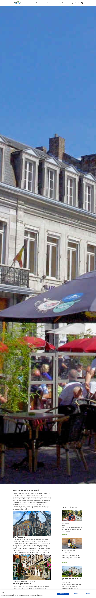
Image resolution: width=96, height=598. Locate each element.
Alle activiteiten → (33, 21)
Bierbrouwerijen (56, 13)
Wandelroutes (56, 5)
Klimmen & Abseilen (34, 16)
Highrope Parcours (33, 14)
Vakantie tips (48, 15)
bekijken (64, 534)
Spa (66, 14)
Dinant (67, 16)
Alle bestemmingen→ (70, 22)
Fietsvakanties (49, 8)
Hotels (38, 8)
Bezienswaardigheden (58, 3)
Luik (66, 12)
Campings (39, 5)
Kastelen (54, 10)
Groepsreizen (79, 8)
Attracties (54, 8)
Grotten (54, 15)
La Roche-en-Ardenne (69, 8)
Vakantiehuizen (40, 10)
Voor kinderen (56, 17)
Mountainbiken (32, 12)
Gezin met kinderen (50, 13)
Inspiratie (47, 3)
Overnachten (39, 3)
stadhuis (32, 499)
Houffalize (68, 19)
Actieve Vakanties (50, 5)
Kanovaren (31, 5)
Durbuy (67, 5)
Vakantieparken (40, 13)
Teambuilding (79, 5)
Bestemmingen (69, 3)
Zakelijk (77, 3)
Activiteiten (31, 3)
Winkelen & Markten (57, 20)
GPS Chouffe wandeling (31, 8)
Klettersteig (31, 19)
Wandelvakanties (49, 10)
